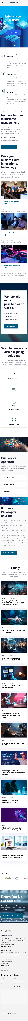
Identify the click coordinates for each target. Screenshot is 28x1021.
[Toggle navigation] (22, 3)
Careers (3, 981)
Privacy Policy (4, 1016)
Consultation (17, 987)
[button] (2, 2)
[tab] (14, 477)
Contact (3, 984)
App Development (19, 984)
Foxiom (4, 598)
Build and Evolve (9, 485)
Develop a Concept (9, 478)
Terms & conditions (12, 1016)
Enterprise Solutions (19, 981)
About (2, 978)
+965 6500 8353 (15, 955)
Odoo (15, 978)
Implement (7, 491)
